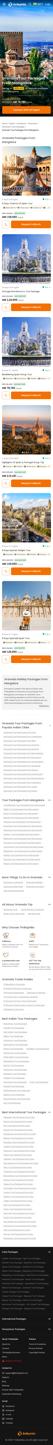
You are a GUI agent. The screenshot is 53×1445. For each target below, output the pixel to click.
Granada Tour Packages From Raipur (20, 791)
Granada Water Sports (14, 890)
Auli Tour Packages (12, 1103)
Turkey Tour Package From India (18, 1200)
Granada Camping (35, 886)
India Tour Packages (39, 1082)
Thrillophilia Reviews (11, 1352)
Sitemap (5, 1385)
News (4, 1357)
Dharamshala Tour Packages (17, 1099)
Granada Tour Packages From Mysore (21, 770)
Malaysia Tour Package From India (19, 1150)
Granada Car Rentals (13, 882)
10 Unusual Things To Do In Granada (20, 1001)
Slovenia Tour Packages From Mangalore (22, 822)
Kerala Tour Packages (13, 1048)
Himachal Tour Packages (15, 1053)
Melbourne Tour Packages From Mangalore (23, 838)
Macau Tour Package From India (18, 1234)
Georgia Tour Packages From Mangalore (22, 859)
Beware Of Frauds (13, 1361)
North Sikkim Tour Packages (16, 1057)
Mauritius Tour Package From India (19, 1142)
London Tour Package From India (18, 1192)
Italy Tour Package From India (17, 1205)
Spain (12, 123)
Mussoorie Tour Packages (13, 1304)
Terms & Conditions (37, 1344)
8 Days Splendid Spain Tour (16, 638)
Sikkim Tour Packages (13, 1036)
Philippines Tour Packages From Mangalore (23, 851)
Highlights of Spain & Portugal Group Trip (23, 462)
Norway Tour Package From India (18, 1180)
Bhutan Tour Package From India (18, 1138)
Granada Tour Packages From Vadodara (22, 782)
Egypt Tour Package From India (18, 1217)
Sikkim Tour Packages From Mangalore (21, 809)
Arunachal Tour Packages (13, 1279)
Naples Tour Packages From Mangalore (21, 855)
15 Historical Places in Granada (18, 988)
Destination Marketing (11, 1394)
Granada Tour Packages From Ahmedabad (23, 753)
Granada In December (14, 992)
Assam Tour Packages (35, 1279)
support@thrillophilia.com (17, 1373)
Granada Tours (11, 909)
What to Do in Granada (14, 913)
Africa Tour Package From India (18, 1167)
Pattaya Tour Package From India (19, 1196)
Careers (5, 1348)
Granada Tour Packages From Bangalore (22, 757)
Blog (4, 1381)
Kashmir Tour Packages (12, 1263)
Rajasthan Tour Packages (15, 1023)
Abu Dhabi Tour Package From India (20, 1221)
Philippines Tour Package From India (20, 1238)
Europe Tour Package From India (18, 1130)
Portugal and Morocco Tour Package (21, 291)
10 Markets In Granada (14, 1009)
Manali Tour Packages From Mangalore (21, 817)
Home (4, 123)
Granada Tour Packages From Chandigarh (23, 774)
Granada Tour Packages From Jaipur (20, 786)
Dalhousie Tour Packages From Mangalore (23, 830)
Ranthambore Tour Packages (17, 1090)
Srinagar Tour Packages (12, 1308)
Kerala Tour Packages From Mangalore (21, 863)
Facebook (10, 1406)
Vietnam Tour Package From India (19, 1159)
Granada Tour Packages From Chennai (21, 745)
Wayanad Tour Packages (15, 1082)
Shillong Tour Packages (14, 1094)
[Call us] (6, 224)
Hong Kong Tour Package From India (20, 1226)
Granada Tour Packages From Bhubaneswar (24, 778)
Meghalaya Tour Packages (16, 1044)
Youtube (9, 1423)
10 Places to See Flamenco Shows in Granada (24, 1005)
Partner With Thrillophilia (12, 1390)
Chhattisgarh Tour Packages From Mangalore (24, 805)
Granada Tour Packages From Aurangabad (23, 761)
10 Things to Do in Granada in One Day (21, 997)
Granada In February (36, 992)
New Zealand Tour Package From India (21, 1163)
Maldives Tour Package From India (19, 1117)
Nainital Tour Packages (14, 1086)
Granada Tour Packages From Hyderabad (23, 736)
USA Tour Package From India (17, 1230)
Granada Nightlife (34, 882)
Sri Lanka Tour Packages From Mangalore (22, 842)
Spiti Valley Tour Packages (15, 1032)
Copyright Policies (37, 1352)
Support (5, 1377)
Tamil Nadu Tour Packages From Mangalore (23, 847)
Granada (32, 123)
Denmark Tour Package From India (19, 1213)
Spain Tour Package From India (18, 1209)
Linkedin (9, 1419)
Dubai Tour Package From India (18, 1155)
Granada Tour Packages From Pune (20, 732)
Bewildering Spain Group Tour (17, 374)
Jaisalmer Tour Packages (33, 1288)
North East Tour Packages (37, 1275)
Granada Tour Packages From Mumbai (21, 749)
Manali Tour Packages (11, 1288)
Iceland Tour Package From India (18, 1146)
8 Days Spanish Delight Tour (16, 550)
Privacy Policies (36, 1348)
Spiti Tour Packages (31, 1258)
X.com (8, 1414)
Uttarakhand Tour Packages (16, 1061)
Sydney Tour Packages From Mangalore (21, 834)
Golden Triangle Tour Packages (15, 1292)
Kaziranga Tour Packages (15, 1069)
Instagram (10, 1410)
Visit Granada (34, 913)
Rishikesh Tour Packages (15, 1073)
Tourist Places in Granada (32, 909)
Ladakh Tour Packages (14, 1028)
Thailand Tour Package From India (19, 1171)
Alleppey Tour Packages (34, 1308)
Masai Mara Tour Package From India (20, 1175)
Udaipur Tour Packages (14, 1078)
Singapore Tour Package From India (20, 1134)
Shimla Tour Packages (14, 1065)
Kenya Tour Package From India (18, 1121)
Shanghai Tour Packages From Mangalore (23, 826)
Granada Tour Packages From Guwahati (22, 766)
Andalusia (21, 123)
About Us (6, 1344)
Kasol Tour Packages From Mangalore (21, 813)
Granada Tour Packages (13, 127)
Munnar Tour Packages (12, 1300)
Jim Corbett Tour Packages (38, 1304)
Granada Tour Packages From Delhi (20, 740)
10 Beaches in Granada (14, 984)
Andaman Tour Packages (15, 1040)
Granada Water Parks (13, 886)
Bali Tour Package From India (17, 1125)
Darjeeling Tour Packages (37, 1048)
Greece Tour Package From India (18, 1184)
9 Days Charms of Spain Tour (17, 203)
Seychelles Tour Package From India (20, 1188)
